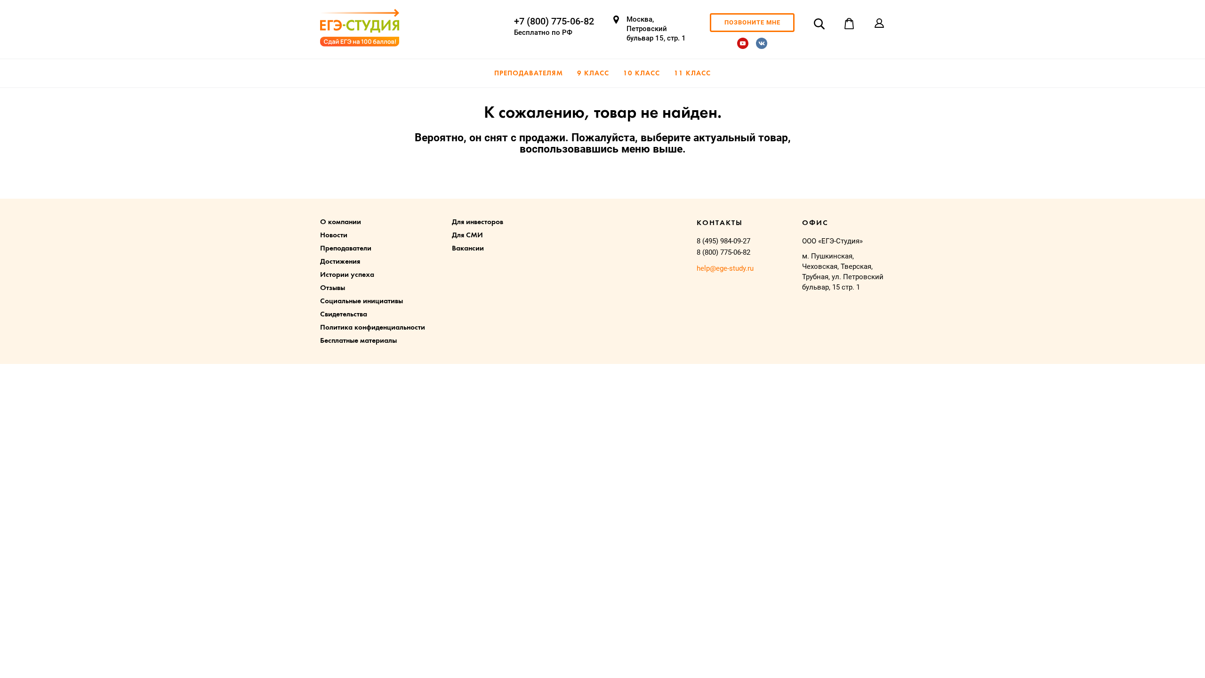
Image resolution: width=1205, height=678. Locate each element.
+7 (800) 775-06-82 (554, 21)
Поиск (819, 23)
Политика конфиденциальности (372, 327)
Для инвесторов (477, 222)
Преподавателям (528, 73)
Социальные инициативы (361, 301)
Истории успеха (347, 275)
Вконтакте (761, 43)
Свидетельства (343, 314)
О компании (340, 222)
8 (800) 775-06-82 (723, 252)
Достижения (340, 262)
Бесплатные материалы (358, 341)
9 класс (593, 73)
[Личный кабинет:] (879, 23)
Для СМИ (467, 235)
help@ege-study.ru (725, 268)
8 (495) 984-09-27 (723, 241)
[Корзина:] (849, 23)
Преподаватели (345, 248)
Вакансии (468, 248)
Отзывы (332, 288)
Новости (333, 235)
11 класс (692, 73)
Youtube (742, 43)
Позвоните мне (752, 22)
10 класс (641, 73)
